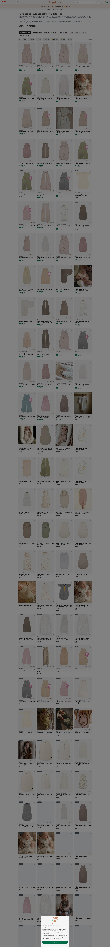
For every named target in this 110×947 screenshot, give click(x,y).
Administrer (61, 945)
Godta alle (55, 942)
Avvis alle (48, 945)
